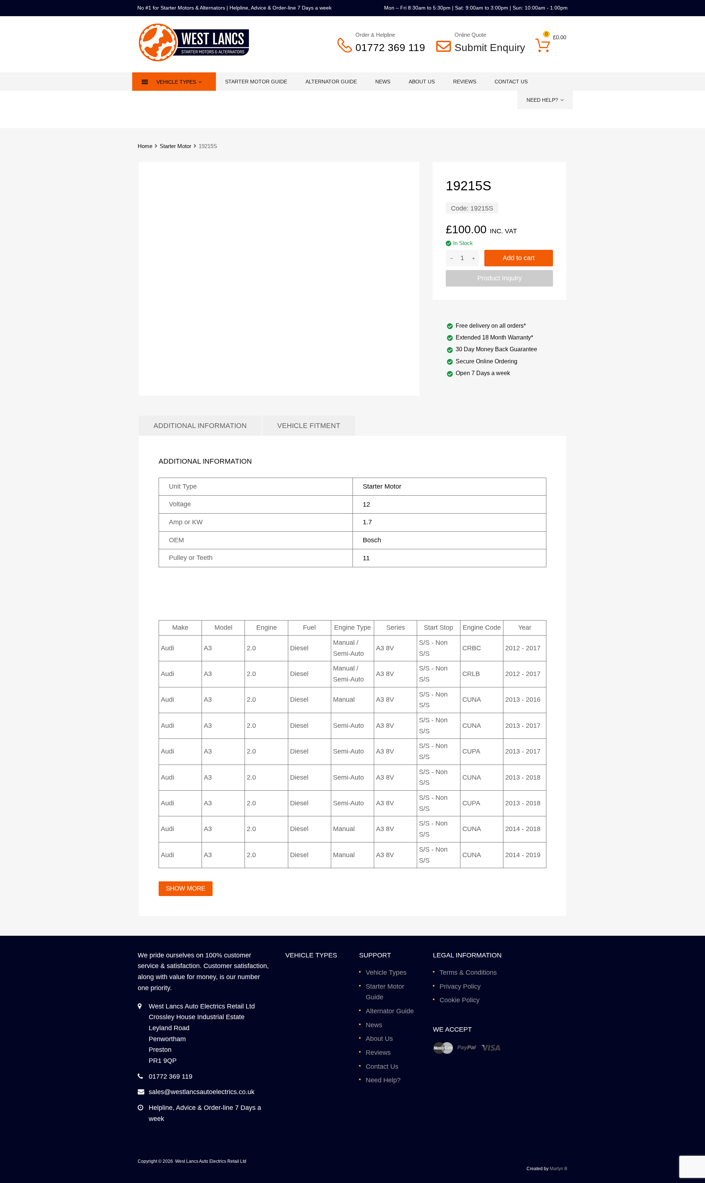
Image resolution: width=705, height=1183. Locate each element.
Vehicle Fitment (308, 425)
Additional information (200, 425)
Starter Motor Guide (256, 81)
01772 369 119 (390, 47)
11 (366, 558)
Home (145, 146)
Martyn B (558, 1168)
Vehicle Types (386, 972)
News (382, 81)
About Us (422, 81)
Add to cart (519, 258)
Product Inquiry (499, 278)
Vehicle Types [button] (176, 82)
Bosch (372, 540)
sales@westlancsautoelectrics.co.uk (201, 1092)
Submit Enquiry (485, 47)
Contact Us (511, 81)
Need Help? (383, 1080)
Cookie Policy (460, 1000)
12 (366, 504)
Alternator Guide (331, 81)
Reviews (464, 81)
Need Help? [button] (542, 100)
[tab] (200, 426)
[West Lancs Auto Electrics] (194, 59)
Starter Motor (175, 146)
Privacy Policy (460, 986)
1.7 (367, 522)
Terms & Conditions (468, 972)
